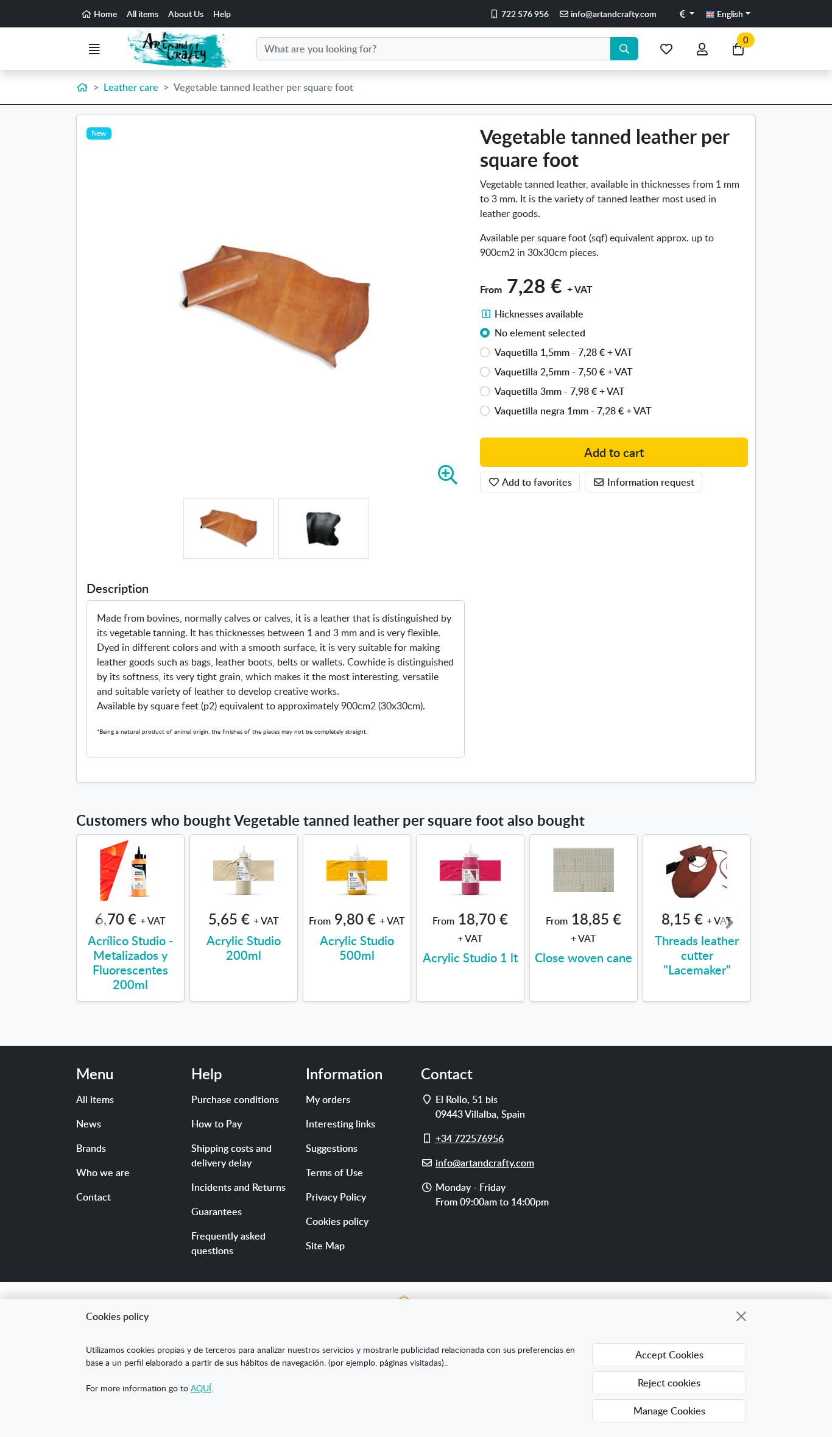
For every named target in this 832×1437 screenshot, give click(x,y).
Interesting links (340, 1123)
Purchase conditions (235, 1099)
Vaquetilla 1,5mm (564, 352)
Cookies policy (337, 1221)
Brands (91, 1148)
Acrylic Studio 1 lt (470, 957)
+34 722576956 (469, 1138)
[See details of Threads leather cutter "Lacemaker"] (697, 870)
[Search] (624, 48)
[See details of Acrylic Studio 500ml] (357, 870)
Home (104, 14)
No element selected (540, 332)
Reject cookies (669, 1382)
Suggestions (332, 1148)
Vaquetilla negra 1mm (573, 410)
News (88, 1123)
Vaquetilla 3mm (560, 391)
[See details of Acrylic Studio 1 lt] (470, 870)
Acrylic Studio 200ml (243, 947)
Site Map (325, 1245)
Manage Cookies (669, 1410)
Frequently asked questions (228, 1243)
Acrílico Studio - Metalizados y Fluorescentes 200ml (130, 962)
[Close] (741, 1316)
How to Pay (216, 1123)
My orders (328, 1099)
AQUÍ (201, 1388)
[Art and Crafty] (184, 48)
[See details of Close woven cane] (583, 870)
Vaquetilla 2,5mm (564, 371)
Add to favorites (536, 482)
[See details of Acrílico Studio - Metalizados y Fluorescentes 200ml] (130, 870)
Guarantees (216, 1211)
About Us (185, 14)
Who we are (103, 1172)
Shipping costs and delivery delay (231, 1155)
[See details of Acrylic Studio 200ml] (243, 870)
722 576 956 (524, 14)
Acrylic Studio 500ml (357, 947)
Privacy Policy (336, 1197)
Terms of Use (334, 1172)
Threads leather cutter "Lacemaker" (697, 955)
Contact (93, 1197)
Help (222, 14)
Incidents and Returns (238, 1187)
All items (142, 14)
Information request (649, 482)
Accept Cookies (669, 1354)
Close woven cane (583, 957)
